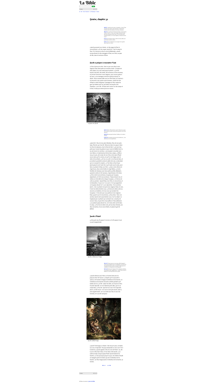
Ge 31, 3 (105, 130)
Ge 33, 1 (105, 27)
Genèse (98, 11)
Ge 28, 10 (106, 134)
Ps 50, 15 (106, 137)
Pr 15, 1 (105, 38)
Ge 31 (104, 365)
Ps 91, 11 (106, 41)
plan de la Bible (91, 381)
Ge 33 (108, 365)
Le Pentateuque (92, 11)
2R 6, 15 (105, 31)
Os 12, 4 (105, 269)
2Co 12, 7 (106, 263)
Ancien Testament (86, 11)
